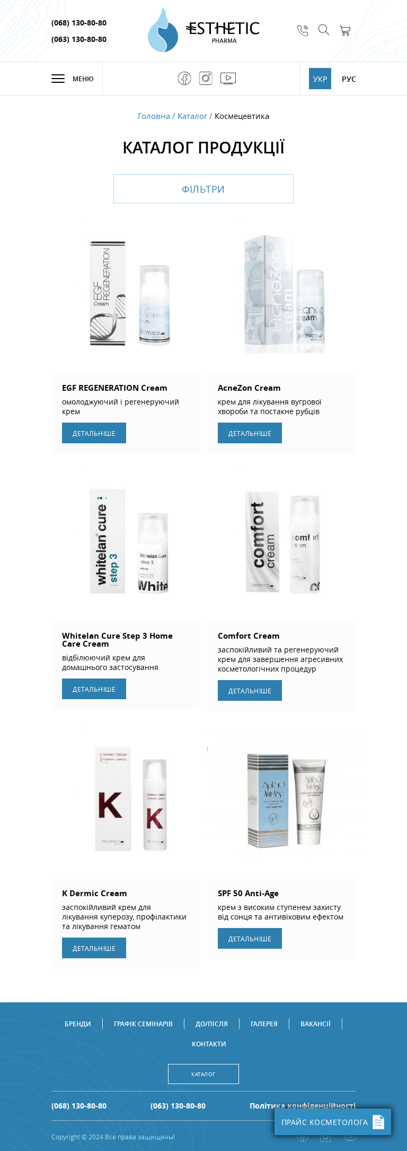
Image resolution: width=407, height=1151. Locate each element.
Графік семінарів (143, 1023)
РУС (349, 79)
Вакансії (315, 1023)
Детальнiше (94, 433)
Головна (154, 116)
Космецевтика (242, 116)
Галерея (264, 1023)
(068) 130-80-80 (79, 23)
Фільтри (203, 189)
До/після (212, 1023)
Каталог (192, 116)
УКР (320, 79)
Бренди (78, 1023)
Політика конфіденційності (303, 1106)
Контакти (209, 1044)
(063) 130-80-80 (79, 39)
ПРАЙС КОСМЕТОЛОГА (324, 1122)
